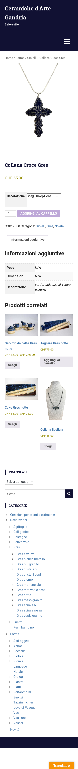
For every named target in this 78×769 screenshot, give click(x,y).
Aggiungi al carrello (38, 213)
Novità (59, 226)
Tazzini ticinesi (23, 702)
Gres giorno (25, 579)
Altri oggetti (21, 641)
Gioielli (32, 58)
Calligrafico (21, 532)
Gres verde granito (29, 615)
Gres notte (24, 595)
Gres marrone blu (29, 585)
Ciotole (18, 656)
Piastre (18, 682)
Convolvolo (21, 542)
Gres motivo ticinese (31, 590)
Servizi (18, 697)
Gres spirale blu (27, 605)
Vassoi (18, 723)
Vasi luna (20, 718)
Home (9, 58)
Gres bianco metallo (31, 559)
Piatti (17, 687)
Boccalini (19, 651)
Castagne (20, 537)
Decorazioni (18, 520)
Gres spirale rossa (29, 610)
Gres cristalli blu (28, 569)
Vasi (16, 712)
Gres (50, 226)
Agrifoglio (20, 527)
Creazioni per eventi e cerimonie (32, 515)
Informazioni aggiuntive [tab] (27, 240)
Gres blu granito (28, 564)
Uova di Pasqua (24, 707)
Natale (18, 672)
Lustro (17, 622)
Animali (18, 646)
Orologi (18, 677)
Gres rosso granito (29, 600)
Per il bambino (23, 627)
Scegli (12, 365)
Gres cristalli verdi (29, 574)
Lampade (20, 666)
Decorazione (16, 196)
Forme (20, 58)
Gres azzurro (25, 554)
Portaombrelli (22, 692)
